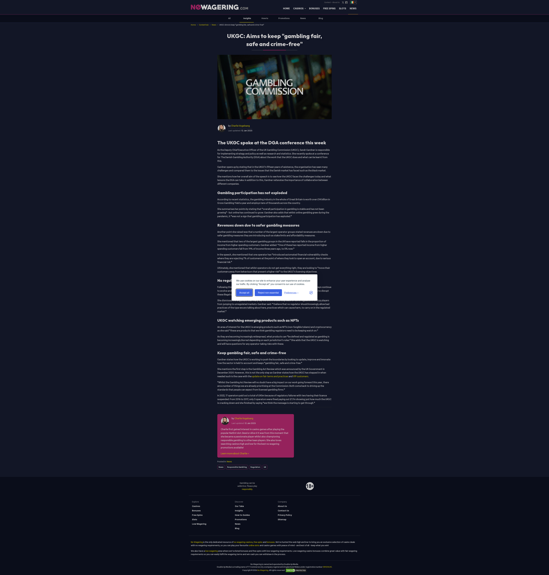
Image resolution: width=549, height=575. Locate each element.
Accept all (244, 292)
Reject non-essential (268, 292)
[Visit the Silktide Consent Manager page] (311, 292)
